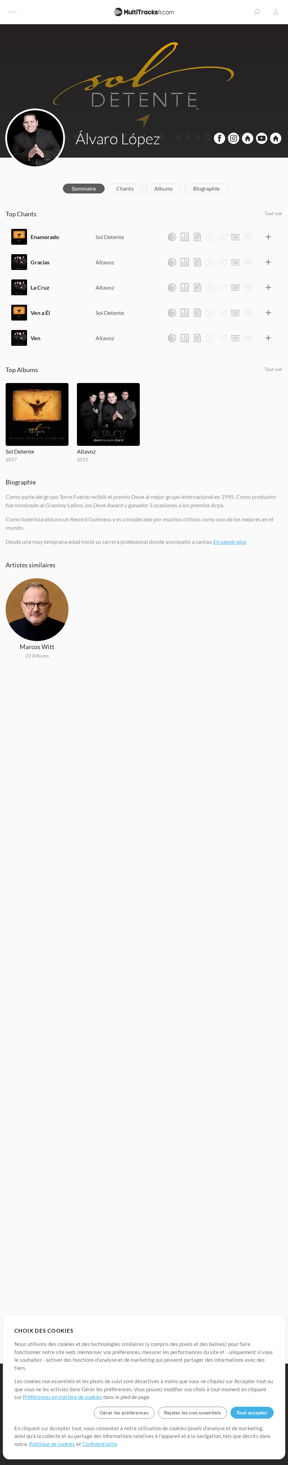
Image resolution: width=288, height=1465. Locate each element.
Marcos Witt (37, 646)
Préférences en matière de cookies (62, 1397)
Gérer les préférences (124, 1412)
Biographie (206, 188)
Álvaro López (118, 138)
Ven (35, 338)
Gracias (40, 262)
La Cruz (40, 287)
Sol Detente (110, 236)
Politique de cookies (52, 1444)
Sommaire (84, 188)
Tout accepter (252, 1412)
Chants (125, 188)
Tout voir (273, 213)
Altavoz (105, 262)
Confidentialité (99, 1444)
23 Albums (37, 656)
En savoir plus (230, 541)
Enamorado (45, 236)
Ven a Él (40, 312)
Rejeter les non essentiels (192, 1412)
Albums (163, 188)
